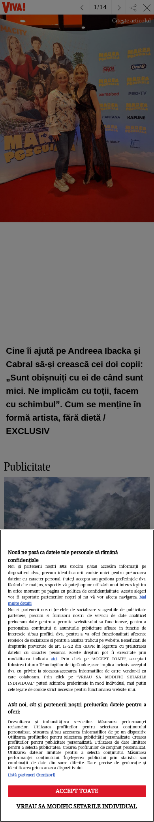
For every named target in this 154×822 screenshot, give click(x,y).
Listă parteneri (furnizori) (31, 775)
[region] (77, 675)
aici (54, 658)
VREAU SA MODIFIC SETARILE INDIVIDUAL (77, 806)
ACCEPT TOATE (77, 790)
